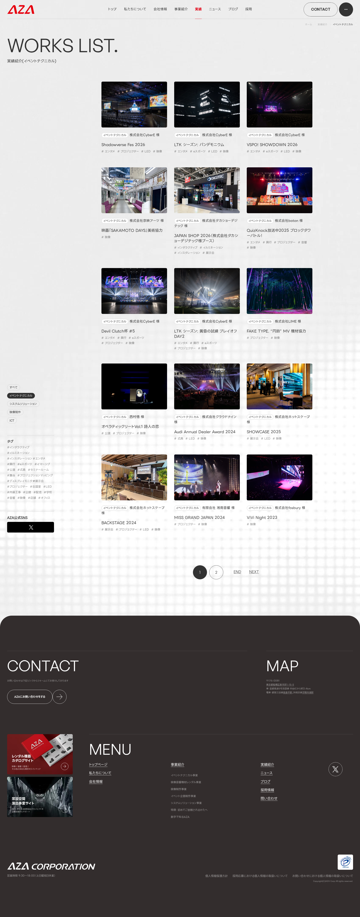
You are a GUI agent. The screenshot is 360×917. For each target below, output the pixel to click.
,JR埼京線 (292, 692)
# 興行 (267, 242)
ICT (12, 420)
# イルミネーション (211, 247)
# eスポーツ (198, 151)
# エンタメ (108, 151)
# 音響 (302, 242)
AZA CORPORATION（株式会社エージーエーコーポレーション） (20, 9)
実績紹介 (322, 24)
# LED (146, 151)
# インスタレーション (187, 253)
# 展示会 (208, 253)
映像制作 (15, 412)
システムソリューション (23, 404)
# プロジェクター (128, 151)
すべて (13, 387)
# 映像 (157, 151)
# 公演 (105, 433)
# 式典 (178, 438)
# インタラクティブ (185, 247)
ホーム (308, 24)
